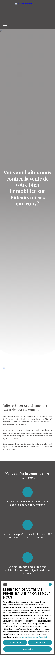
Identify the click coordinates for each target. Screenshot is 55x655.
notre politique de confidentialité (34, 637)
